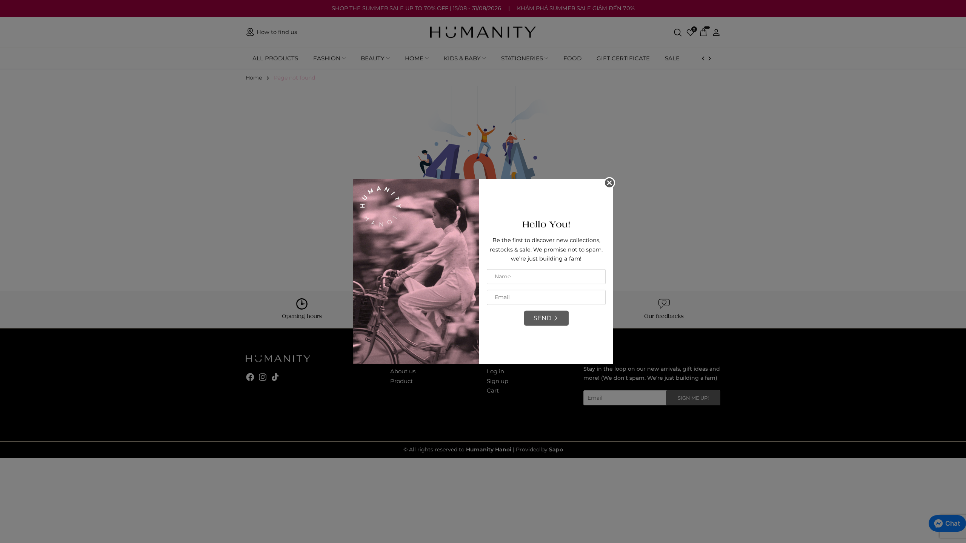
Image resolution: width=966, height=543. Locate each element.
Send (542, 318)
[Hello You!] (416, 271)
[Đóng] (609, 183)
